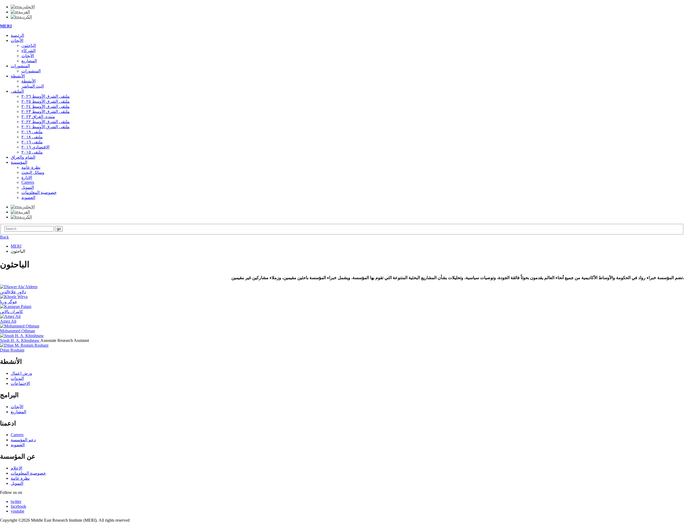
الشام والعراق (23, 157)
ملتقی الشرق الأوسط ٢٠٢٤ (45, 106)
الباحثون (28, 45)
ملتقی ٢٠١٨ (32, 137)
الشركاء (28, 50)
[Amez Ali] (10, 316)
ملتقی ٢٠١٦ (32, 142)
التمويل (27, 187)
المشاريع (29, 60)
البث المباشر (32, 86)
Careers (27, 182)
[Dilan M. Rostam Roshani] (24, 345)
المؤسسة (19, 162)
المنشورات (20, 66)
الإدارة (26, 177)
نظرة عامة (30, 167)
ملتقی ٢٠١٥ (32, 152)
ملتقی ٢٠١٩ (32, 132)
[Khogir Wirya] (14, 296)
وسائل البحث (32, 172)
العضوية (28, 197)
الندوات (17, 378)
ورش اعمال (21, 373)
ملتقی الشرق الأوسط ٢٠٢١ (45, 126)
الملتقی (17, 91)
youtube (17, 511)
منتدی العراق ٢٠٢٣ (38, 116)
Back (4, 237)
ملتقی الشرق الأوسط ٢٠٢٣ (45, 111)
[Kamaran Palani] (15, 306)
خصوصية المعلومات (39, 192)
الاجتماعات (20, 383)
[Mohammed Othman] (19, 326)
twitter (16, 501)
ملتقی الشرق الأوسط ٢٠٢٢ (45, 121)
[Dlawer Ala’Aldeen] (18, 286)
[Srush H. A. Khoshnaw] (22, 335)
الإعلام (16, 468)
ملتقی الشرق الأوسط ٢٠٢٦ (45, 96)
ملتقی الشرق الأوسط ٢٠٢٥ (45, 101)
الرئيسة (17, 35)
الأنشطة (18, 76)
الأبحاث (17, 40)
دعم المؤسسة (23, 440)
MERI (6, 26)
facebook (18, 506)
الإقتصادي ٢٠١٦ (35, 147)
